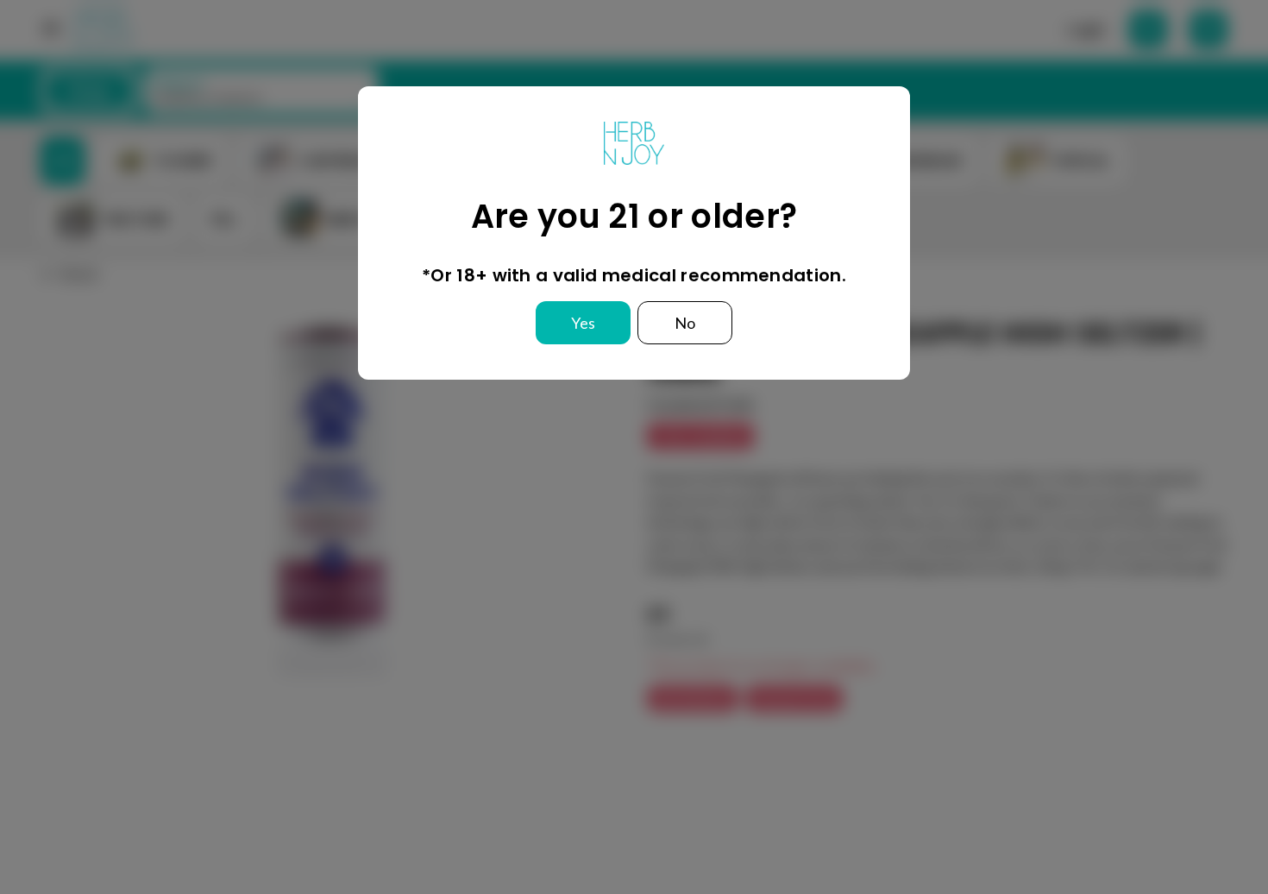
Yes (583, 322)
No (685, 322)
